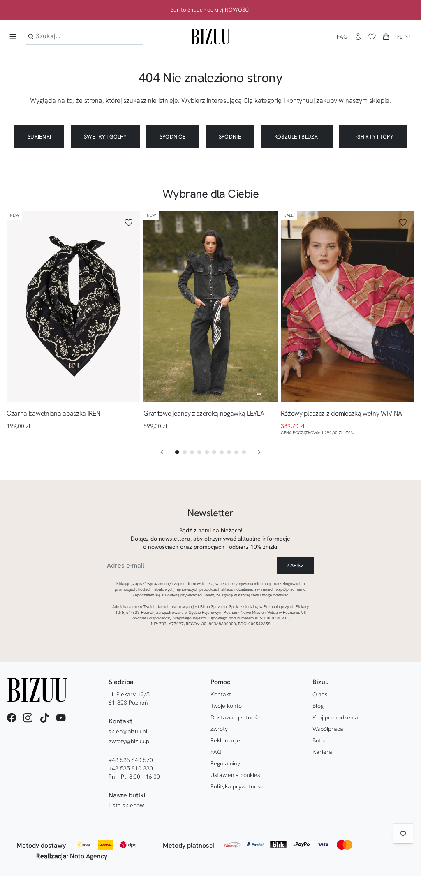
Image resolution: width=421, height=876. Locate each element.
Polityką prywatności (183, 595)
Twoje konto (226, 706)
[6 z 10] (214, 452)
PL (399, 36)
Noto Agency (88, 856)
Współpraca (327, 729)
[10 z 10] (244, 452)
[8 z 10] (229, 452)
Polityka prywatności (237, 786)
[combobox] (84, 36)
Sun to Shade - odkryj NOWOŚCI (210, 10)
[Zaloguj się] (358, 36)
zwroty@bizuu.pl (130, 741)
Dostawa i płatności (235, 717)
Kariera (322, 752)
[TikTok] (44, 718)
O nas (320, 694)
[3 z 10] (192, 452)
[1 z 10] (177, 452)
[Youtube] (61, 718)
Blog (318, 706)
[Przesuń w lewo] (162, 452)
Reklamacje (225, 740)
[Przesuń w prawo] (259, 452)
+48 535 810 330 (131, 768)
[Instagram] (28, 718)
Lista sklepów (126, 805)
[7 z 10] (222, 452)
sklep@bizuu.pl (128, 731)
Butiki (319, 740)
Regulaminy (225, 763)
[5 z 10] (207, 452)
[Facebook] (11, 718)
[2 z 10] (185, 452)
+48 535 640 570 (131, 760)
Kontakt (220, 694)
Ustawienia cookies (235, 775)
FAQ (342, 36)
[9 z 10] (236, 452)
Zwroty (219, 729)
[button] (386, 36)
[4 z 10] (199, 452)
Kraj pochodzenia (335, 717)
